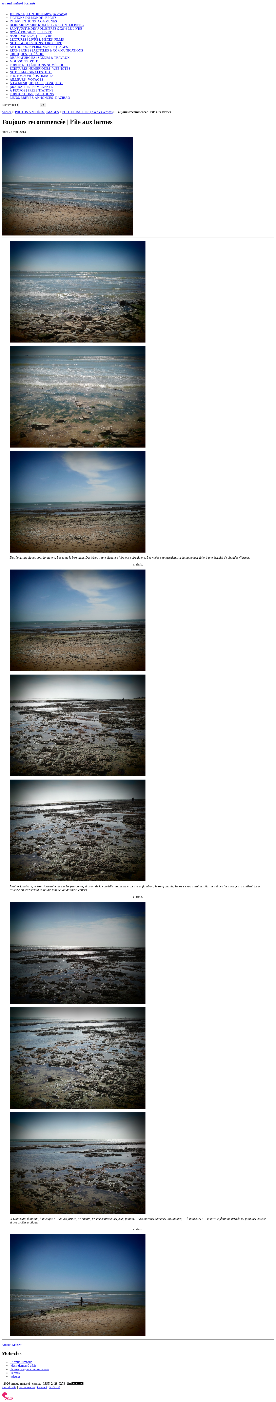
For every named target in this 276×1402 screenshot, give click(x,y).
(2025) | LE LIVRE (31, 36)
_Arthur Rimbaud (21, 1362)
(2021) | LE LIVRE (46, 28)
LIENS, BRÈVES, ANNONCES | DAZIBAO (40, 97)
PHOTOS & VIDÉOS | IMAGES (32, 76)
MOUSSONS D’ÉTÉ (24, 61)
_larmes (15, 1373)
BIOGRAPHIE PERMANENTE (31, 86)
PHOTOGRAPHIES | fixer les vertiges (87, 112)
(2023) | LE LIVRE (31, 32)
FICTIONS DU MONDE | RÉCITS (33, 17)
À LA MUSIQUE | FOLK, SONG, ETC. (36, 83)
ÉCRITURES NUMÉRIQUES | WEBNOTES (40, 68)
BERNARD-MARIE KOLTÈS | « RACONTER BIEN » (47, 25)
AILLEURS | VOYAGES (26, 79)
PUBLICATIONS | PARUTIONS (32, 94)
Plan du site (9, 1387)
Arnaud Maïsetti (12, 1344)
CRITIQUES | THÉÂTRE (27, 54)
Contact (42, 1387)
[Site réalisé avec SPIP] (8, 1399)
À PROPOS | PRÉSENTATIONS (32, 90)
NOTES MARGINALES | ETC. (31, 72)
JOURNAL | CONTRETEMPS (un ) (38, 14)
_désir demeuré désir (23, 1365)
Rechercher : (10, 104)
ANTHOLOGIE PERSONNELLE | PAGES (39, 46)
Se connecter (27, 1387)
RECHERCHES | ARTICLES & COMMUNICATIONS (46, 50)
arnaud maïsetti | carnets (18, 3)
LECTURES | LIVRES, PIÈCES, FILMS (37, 39)
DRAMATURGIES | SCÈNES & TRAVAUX (40, 57)
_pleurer (15, 1376)
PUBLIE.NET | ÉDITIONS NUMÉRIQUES (39, 65)
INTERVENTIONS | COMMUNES (33, 21)
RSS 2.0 (54, 1387)
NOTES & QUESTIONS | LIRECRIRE (36, 43)
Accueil (7, 112)
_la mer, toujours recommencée (29, 1369)
